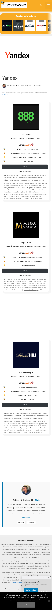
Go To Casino (31, 590)
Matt (17, 86)
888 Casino (26, 134)
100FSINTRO (34, 149)
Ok (26, 604)
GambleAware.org (16, 583)
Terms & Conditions (24, 171)
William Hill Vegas (26, 372)
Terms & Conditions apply (32, 198)
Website (31, 522)
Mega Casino (26, 242)
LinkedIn (21, 522)
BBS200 (34, 387)
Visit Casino (25, 167)
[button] (41, 5)
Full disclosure (6, 95)
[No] (49, 601)
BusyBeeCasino (14, 5)
